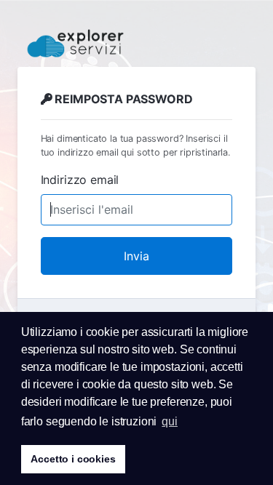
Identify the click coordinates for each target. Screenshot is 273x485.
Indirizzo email (80, 179)
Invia (136, 256)
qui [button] (170, 421)
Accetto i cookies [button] (73, 459)
